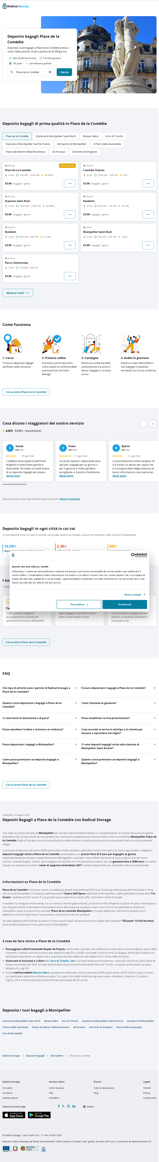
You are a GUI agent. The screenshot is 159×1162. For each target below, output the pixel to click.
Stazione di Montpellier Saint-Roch (21, 1020)
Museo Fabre (41, 972)
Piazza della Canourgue (129, 1027)
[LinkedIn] (73, 1106)
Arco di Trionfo (59, 961)
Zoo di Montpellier (12, 1033)
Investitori (7, 1092)
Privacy (146, 1092)
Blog (96, 1092)
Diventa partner (10, 1097)
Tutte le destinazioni (104, 1087)
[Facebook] (58, 1106)
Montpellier (57, 1055)
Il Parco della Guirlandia (15, 1027)
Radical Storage (11, 1055)
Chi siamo (7, 1087)
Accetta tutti (124, 604)
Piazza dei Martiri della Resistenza (51, 1027)
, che (72, 961)
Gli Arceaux (79, 1027)
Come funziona (56, 1087)
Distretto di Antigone (100, 1027)
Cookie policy (150, 1097)
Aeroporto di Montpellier (140, 1020)
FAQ (51, 1092)
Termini (147, 1087)
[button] (49, 72)
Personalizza (77, 604)
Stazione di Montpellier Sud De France (102, 1020)
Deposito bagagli (35, 1055)
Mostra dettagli (133, 594)
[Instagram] (68, 1106)
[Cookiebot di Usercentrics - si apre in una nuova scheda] (133, 555)
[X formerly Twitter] (63, 1106)
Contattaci (54, 1097)
